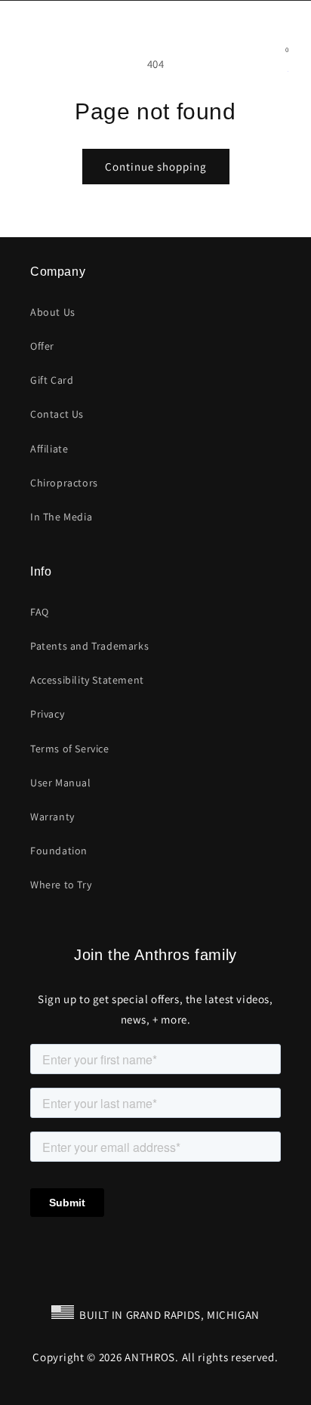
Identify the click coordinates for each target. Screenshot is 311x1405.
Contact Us (57, 414)
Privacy (47, 714)
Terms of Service (69, 748)
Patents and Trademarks (89, 646)
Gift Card (51, 380)
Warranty (52, 816)
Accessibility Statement (87, 680)
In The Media (61, 516)
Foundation (59, 850)
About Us (52, 312)
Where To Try (266, 15)
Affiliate (49, 448)
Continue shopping (156, 166)
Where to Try (60, 884)
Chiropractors (64, 482)
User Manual (60, 782)
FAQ (39, 612)
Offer (42, 346)
